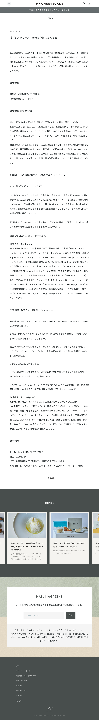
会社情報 (19, 695)
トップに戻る (49, 478)
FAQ (17, 666)
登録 (70, 615)
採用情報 (19, 685)
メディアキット (21, 680)
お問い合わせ (21, 690)
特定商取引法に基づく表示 (26, 675)
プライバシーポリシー (46, 630)
